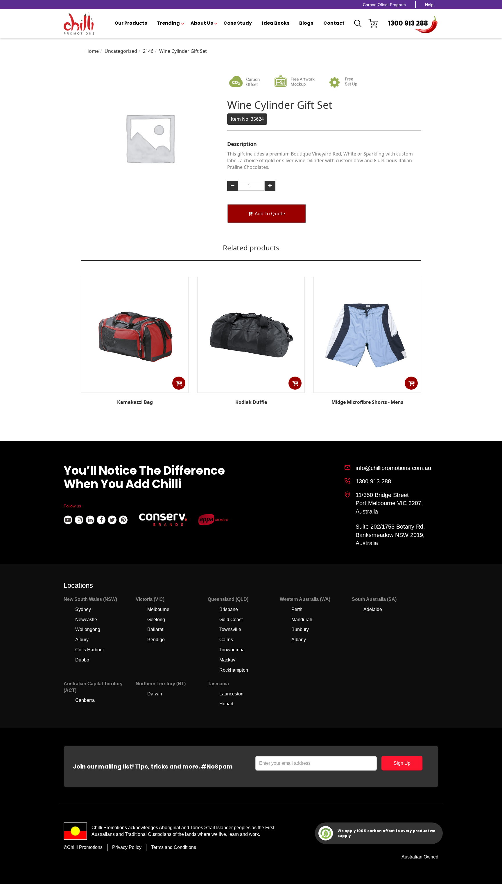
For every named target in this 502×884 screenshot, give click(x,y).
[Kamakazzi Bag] (134, 388)
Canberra (85, 700)
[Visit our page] (68, 520)
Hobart (226, 703)
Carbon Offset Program (384, 4)
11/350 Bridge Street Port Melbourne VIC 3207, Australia (389, 503)
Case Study (237, 23)
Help (429, 4)
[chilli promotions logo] (79, 23)
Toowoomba (232, 649)
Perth (296, 609)
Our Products (130, 23)
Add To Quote (270, 213)
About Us (202, 23)
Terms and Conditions (173, 847)
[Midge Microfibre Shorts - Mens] (367, 388)
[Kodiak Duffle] (251, 388)
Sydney (83, 609)
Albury (82, 639)
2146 (148, 51)
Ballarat (155, 629)
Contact (334, 23)
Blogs (306, 23)
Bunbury (300, 629)
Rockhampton (233, 670)
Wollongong (87, 629)
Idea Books (275, 23)
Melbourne (158, 609)
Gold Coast (231, 619)
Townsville (230, 629)
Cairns (226, 639)
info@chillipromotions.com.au (393, 468)
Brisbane (228, 609)
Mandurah (301, 619)
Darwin (154, 693)
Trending (168, 23)
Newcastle (86, 619)
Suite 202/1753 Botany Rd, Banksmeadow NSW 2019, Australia (390, 534)
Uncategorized (121, 51)
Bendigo (156, 639)
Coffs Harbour (89, 649)
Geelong (156, 619)
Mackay (227, 659)
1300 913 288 (408, 23)
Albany (298, 639)
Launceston (231, 693)
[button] (178, 383)
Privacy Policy (126, 847)
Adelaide (372, 609)
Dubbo (82, 659)
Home (92, 51)
